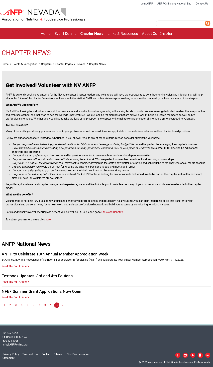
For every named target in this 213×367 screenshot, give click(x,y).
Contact (46, 354)
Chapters (46, 64)
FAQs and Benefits (112, 212)
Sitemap (58, 354)
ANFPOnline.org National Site (174, 3)
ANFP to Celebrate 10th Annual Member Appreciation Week (55, 254)
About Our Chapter (157, 34)
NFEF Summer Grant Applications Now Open (41, 291)
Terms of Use (30, 354)
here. (48, 219)
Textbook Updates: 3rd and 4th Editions (37, 276)
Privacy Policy (10, 354)
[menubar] (106, 33)
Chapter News (92, 34)
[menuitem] (46, 33)
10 (56, 305)
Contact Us (202, 3)
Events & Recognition (24, 64)
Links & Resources (122, 34)
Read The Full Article (14, 266)
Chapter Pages (64, 64)
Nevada (81, 64)
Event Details (65, 34)
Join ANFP (147, 3)
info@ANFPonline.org (14, 344)
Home (46, 34)
